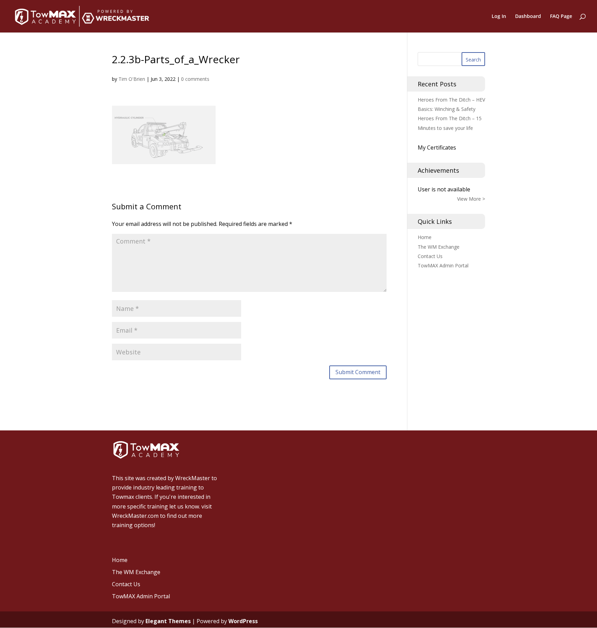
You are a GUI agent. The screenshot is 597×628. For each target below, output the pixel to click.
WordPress (243, 621)
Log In (499, 16)
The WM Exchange (438, 247)
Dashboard (528, 16)
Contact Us (430, 256)
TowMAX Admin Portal (443, 265)
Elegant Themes (168, 621)
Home (425, 237)
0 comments (195, 79)
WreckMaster (192, 478)
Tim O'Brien (132, 79)
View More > (471, 199)
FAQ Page (561, 16)
